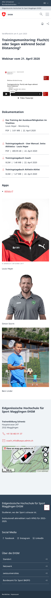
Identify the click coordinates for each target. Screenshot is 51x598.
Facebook (9, 538)
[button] (47, 507)
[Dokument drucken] (42, 23)
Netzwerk (7, 566)
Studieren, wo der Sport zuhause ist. (19, 512)
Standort (7, 559)
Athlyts (7, 191)
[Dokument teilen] (48, 23)
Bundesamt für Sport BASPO (16, 580)
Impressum (15, 594)
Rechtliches (6, 594)
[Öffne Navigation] (47, 14)
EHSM (10, 14)
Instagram (25, 538)
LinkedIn (40, 538)
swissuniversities (11, 573)
